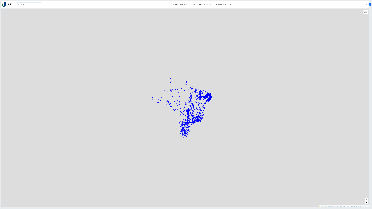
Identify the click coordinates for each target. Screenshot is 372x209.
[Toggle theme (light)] (365, 4)
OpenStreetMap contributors (360, 206)
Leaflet (322, 206)
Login (229, 4)
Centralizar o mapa (182, 4)
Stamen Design (338, 206)
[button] (365, 12)
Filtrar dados (197, 4)
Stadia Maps (329, 206)
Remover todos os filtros (214, 4)
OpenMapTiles (348, 206)
